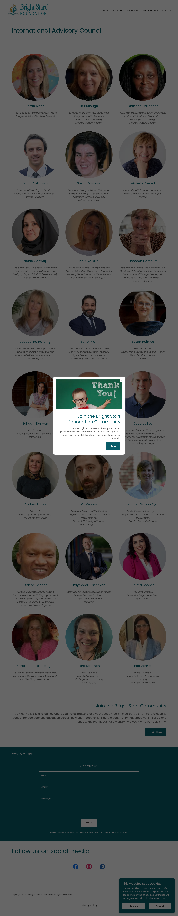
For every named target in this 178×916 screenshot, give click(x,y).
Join (113, 446)
